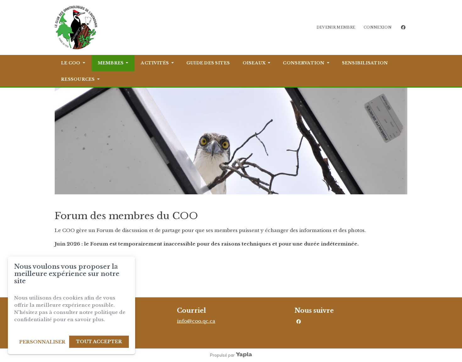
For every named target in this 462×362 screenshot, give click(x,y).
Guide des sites (208, 63)
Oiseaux (254, 63)
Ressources (78, 79)
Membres (111, 63)
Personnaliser (42, 342)
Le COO (70, 63)
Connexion (378, 27)
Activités (155, 63)
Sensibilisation (365, 63)
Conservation (303, 63)
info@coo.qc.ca (196, 321)
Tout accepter (99, 341)
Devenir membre (335, 27)
